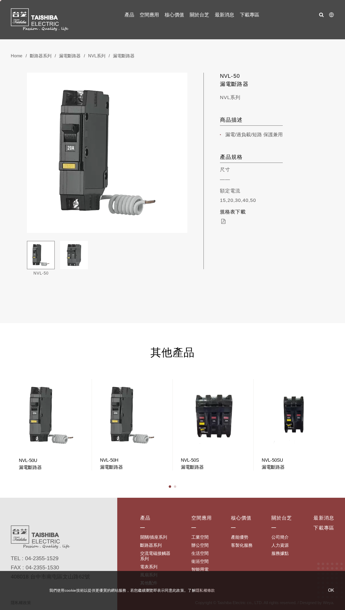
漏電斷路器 (70, 56)
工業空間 (200, 537)
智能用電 (200, 569)
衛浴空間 (200, 561)
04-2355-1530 (42, 567)
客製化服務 (242, 545)
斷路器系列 (40, 56)
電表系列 (148, 567)
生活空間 (200, 553)
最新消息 (224, 14)
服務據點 (280, 553)
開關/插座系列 (153, 537)
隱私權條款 (205, 590)
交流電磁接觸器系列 (155, 556)
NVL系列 (96, 56)
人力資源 (280, 545)
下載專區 (249, 14)
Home (16, 56)
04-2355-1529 (41, 558)
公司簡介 (280, 537)
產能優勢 (239, 537)
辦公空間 (200, 545)
